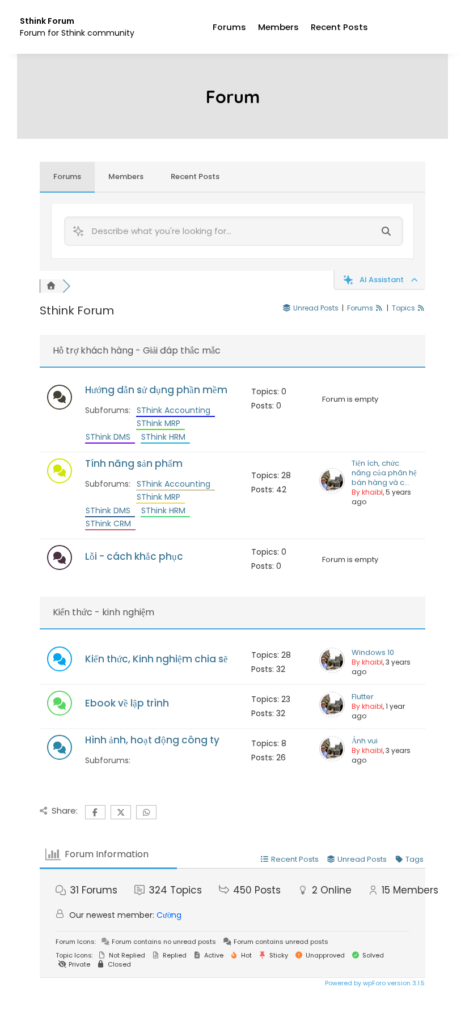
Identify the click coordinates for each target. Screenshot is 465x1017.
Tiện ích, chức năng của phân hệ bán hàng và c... (384, 472)
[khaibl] (332, 491)
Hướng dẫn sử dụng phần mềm (156, 390)
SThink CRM (111, 523)
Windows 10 (373, 652)
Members (278, 27)
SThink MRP (161, 423)
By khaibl (367, 492)
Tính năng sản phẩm (134, 463)
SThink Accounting (176, 410)
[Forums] (51, 286)
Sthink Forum (47, 21)
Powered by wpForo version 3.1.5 (374, 983)
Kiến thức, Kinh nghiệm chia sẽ (156, 659)
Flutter (363, 696)
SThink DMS (110, 436)
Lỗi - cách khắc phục (134, 556)
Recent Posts (339, 27)
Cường (169, 915)
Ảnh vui (365, 741)
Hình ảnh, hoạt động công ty (152, 740)
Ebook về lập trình (127, 703)
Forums (229, 27)
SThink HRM (165, 436)
